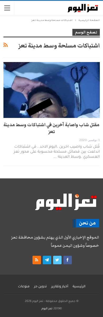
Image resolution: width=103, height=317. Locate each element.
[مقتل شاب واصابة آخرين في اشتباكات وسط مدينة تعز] (51, 90)
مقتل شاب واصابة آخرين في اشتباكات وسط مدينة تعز (51, 128)
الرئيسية (79, 287)
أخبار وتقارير (59, 287)
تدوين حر (40, 287)
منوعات (24, 287)
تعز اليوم (47, 308)
